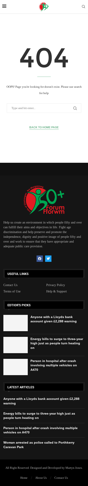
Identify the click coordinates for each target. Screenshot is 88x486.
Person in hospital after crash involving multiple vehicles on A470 (53, 365)
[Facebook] (40, 258)
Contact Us (10, 285)
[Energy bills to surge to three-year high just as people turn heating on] (15, 345)
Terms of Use (12, 291)
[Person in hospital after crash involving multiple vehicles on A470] (15, 367)
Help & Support (56, 291)
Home (24, 477)
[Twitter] (48, 258)
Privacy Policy (55, 285)
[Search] (83, 7)
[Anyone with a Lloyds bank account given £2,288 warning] (15, 323)
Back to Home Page (44, 127)
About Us (41, 477)
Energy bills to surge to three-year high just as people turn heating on (56, 343)
